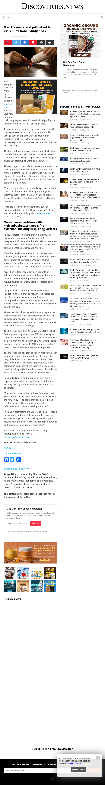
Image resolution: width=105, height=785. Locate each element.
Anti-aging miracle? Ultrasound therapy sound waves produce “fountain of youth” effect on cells (85, 195)
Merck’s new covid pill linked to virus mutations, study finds (84, 125)
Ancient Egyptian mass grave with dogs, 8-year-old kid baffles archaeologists (84, 137)
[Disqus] (30, 637)
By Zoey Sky (84, 153)
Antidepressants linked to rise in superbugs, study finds (84, 159)
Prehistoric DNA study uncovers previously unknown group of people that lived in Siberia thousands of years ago (83, 344)
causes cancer (43, 213)
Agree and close (78, 769)
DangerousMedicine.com (16, 437)
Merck (39, 477)
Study (17, 487)
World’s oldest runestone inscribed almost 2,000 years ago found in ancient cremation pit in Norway (85, 288)
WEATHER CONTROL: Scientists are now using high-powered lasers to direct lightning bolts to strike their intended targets (85, 302)
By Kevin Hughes (85, 119)
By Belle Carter (85, 174)
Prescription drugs (19, 484)
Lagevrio (30, 477)
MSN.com (8, 448)
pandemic (31, 480)
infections (20, 477)
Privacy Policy (74, 764)
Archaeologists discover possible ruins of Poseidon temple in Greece (85, 330)
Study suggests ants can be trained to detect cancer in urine (85, 149)
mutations (9, 480)
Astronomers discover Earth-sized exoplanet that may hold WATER (85, 261)
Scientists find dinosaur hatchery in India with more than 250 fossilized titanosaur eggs (85, 249)
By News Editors (85, 242)
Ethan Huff (25, 36)
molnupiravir (49, 477)
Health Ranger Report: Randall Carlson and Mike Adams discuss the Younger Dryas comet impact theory (84, 318)
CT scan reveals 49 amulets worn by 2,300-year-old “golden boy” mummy (84, 182)
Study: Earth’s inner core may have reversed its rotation (85, 170)
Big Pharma (35, 474)
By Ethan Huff (84, 130)
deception (9, 477)
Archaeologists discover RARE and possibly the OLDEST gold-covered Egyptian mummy (85, 114)
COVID (45, 474)
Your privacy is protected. (15, 531)
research (8, 487)
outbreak (19, 480)
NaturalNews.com (13, 453)
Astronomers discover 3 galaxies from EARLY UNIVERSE (84, 356)
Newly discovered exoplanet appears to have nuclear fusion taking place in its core (83, 221)
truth (23, 487)
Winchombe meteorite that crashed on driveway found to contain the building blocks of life (85, 208)
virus (29, 487)
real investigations (39, 484)
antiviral (24, 474)
